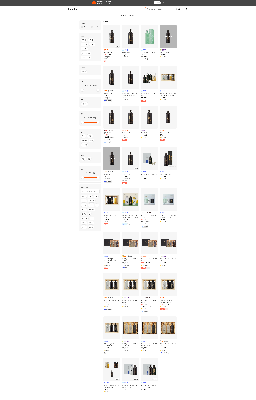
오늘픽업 (95, 26)
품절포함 (86, 26)
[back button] (80, 15)
